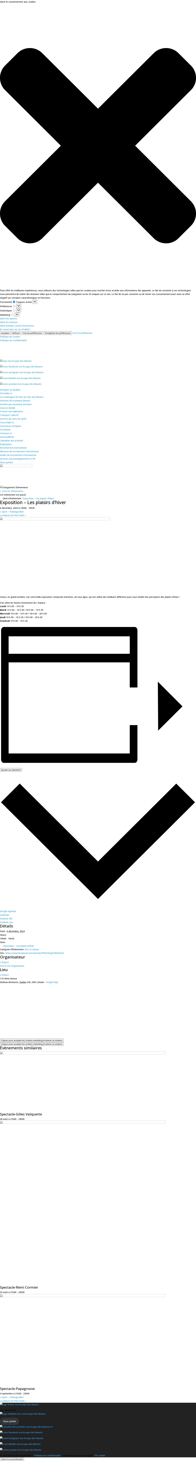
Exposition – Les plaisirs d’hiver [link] (18, 945)
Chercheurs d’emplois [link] (10, 426)
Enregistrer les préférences (58, 333)
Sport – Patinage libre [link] (12, 511)
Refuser (16, 333)
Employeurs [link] (6, 444)
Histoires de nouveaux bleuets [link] (15, 400)
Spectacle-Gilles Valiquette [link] (21, 1114)
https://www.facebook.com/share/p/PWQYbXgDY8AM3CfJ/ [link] (35, 953)
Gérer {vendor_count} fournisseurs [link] (17, 325)
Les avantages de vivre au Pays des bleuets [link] (21, 396)
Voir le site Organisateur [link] (12, 965)
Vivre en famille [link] (7, 407)
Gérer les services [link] (8, 322)
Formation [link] (5, 429)
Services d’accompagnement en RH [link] (17, 458)
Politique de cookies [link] (10, 336)
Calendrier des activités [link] (11, 440)
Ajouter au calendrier (11, 769)
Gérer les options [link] (8, 318)
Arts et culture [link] (32, 949)
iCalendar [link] (4, 914)
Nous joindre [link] (6, 462)
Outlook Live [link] (6, 922)
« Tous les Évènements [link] (11, 491)
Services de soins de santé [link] (13, 418)
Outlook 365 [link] (6, 918)
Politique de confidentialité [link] (13, 340)
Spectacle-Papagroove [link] (17, 1388)
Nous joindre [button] (9, 1421)
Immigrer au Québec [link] (10, 389)
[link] (38, 498)
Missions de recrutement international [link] (19, 451)
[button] (98, 146)
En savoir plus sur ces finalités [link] (15, 329)
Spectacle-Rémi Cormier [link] (19, 1287)
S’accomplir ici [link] (7, 422)
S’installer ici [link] (6, 393)
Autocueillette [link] (7, 436)
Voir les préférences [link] (82, 333)
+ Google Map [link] (51, 982)
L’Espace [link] (4, 962)
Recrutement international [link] (13, 447)
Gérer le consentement (12, 1459)
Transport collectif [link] (9, 415)
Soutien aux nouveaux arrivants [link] (16, 404)
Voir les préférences (32, 333)
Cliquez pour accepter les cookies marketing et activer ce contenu (31, 1040)
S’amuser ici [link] (6, 433)
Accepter (5, 333)
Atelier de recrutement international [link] (18, 455)
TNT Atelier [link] (99, 1455)
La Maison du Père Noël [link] (13, 515)
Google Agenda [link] (8, 911)
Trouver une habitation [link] (11, 411)
